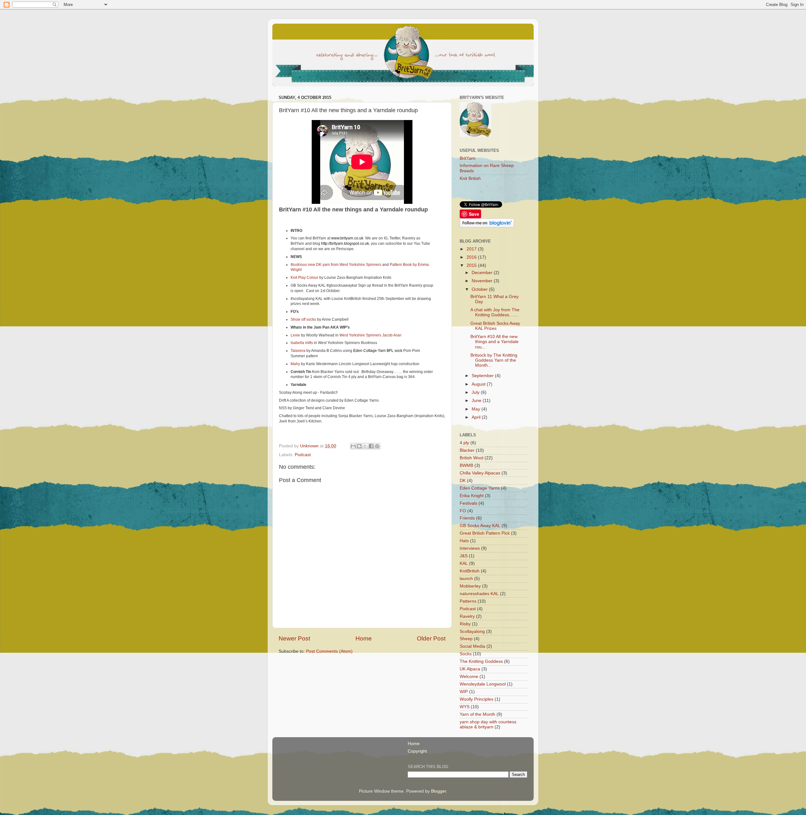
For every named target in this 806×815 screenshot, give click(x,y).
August (479, 384)
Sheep (466, 638)
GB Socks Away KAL (480, 525)
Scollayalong (472, 631)
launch (466, 578)
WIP (464, 691)
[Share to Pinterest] (377, 446)
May (476, 409)
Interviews (470, 548)
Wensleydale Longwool (483, 684)
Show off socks (303, 319)
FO (463, 510)
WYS (464, 706)
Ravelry (467, 616)
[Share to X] (365, 446)
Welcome (469, 676)
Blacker (467, 450)
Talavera (298, 350)
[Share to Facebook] (371, 446)
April (477, 417)
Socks (466, 653)
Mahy (295, 364)
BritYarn (467, 158)
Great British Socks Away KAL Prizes (495, 326)
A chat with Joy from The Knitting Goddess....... (494, 312)
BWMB (466, 465)
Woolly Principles (476, 699)
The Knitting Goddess (481, 661)
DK (463, 480)
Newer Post (294, 638)
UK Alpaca (470, 669)
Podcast (303, 454)
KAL (464, 563)
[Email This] (353, 446)
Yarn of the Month (477, 714)
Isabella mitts (302, 343)
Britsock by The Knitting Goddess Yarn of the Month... (493, 360)
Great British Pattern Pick (485, 533)
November (483, 280)
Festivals (468, 503)
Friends (467, 518)
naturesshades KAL (479, 593)
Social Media (472, 646)
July (476, 392)
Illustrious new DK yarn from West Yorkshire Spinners (336, 264)
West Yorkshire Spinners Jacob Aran (370, 335)
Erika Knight (472, 495)
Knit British (470, 178)
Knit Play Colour (304, 277)
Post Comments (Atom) (329, 651)
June (477, 400)
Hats (464, 540)
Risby (465, 624)
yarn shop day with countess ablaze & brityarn (488, 724)
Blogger (438, 791)
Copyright (417, 751)
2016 (472, 257)
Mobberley (470, 586)
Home (363, 638)
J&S (464, 556)
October (480, 289)
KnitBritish (470, 571)
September (483, 375)
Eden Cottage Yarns (480, 488)
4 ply (464, 442)
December (483, 272)
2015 (472, 265)
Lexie (295, 335)
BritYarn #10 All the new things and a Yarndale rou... (494, 341)
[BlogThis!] (359, 446)
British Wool (471, 458)
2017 (472, 249)
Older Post (431, 638)
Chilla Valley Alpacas (480, 473)
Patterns (468, 601)
